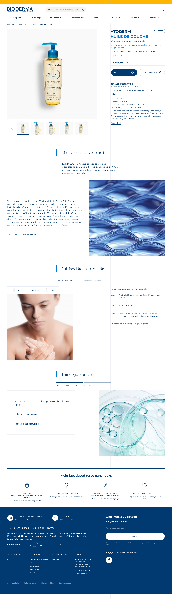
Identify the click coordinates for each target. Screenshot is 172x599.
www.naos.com (26, 539)
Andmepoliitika (13, 583)
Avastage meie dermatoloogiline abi (27, 501)
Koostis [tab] (87, 385)
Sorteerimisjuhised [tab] (92, 281)
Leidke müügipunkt (150, 72)
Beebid (32, 573)
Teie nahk (134, 18)
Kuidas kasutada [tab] (64, 281)
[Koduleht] (20, 9)
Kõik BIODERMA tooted (39, 560)
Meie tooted (114, 18)
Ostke (117, 72)
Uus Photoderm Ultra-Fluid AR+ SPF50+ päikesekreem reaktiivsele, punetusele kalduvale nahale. (86, 2)
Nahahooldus (55, 18)
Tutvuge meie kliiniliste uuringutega (105, 499)
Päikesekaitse (77, 18)
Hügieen (17, 18)
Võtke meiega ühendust (24, 520)
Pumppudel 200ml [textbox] (121, 63)
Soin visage (36, 18)
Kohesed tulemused (27, 414)
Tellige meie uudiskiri (117, 521)
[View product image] (52, 74)
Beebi (96, 18)
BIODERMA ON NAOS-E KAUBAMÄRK (84, 561)
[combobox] (138, 63)
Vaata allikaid (116, 123)
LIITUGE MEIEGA (81, 573)
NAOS (9, 560)
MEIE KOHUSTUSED (82, 570)
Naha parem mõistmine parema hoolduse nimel (41, 403)
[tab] (69, 280)
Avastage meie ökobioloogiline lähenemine (66, 497)
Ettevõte (153, 18)
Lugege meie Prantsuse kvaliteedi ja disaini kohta (145, 498)
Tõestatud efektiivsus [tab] (66, 385)
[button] (92, 128)
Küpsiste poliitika (47, 583)
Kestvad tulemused (26, 423)
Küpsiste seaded (65, 583)
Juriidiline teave (30, 583)
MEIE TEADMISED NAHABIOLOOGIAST (82, 566)
